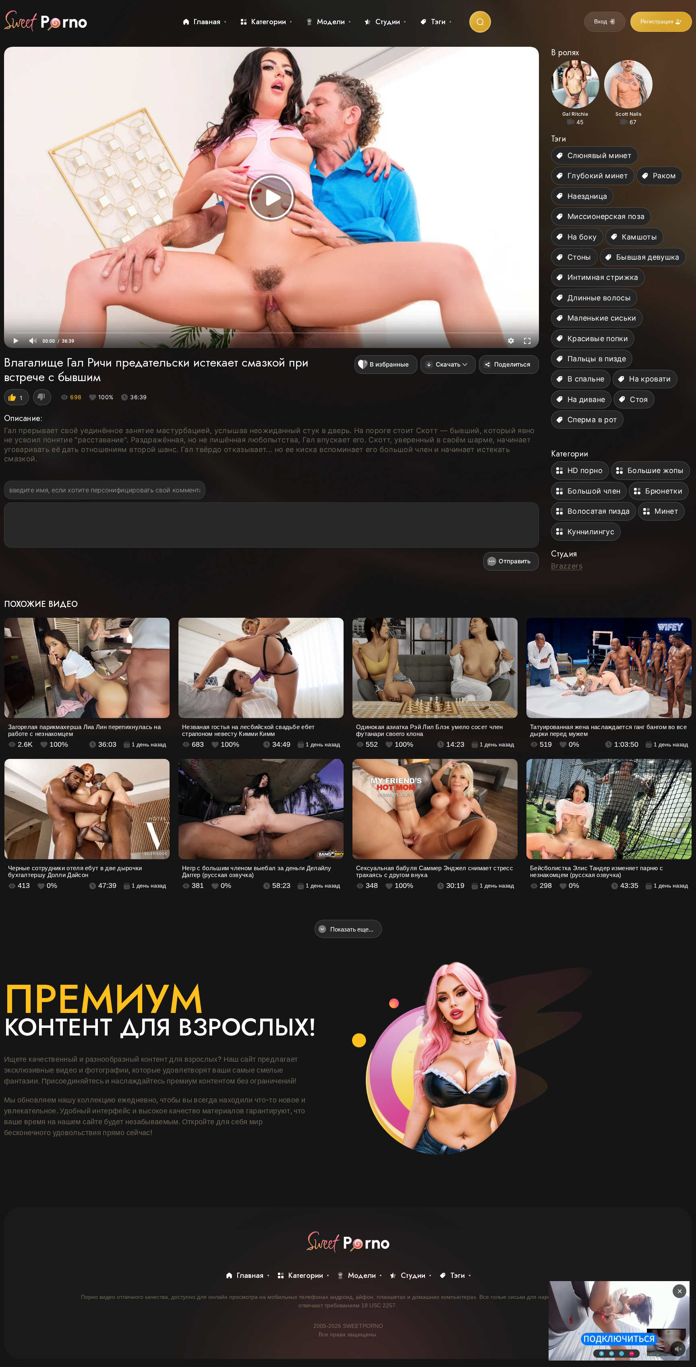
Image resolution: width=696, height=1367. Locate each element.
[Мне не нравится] (42, 397)
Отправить (514, 561)
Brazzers (566, 566)
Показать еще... (351, 929)
